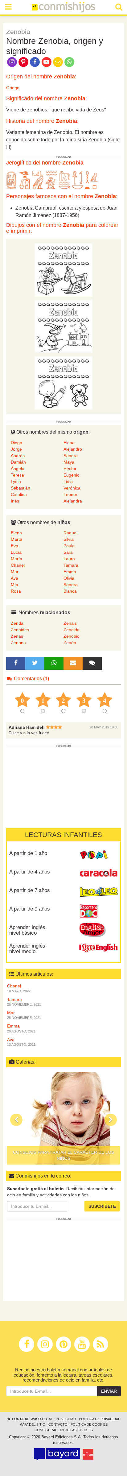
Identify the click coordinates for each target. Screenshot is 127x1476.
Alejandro (72, 449)
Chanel (18, 565)
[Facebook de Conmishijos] (35, 61)
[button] (16, 1120)
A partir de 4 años (29, 872)
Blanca (70, 591)
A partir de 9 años (29, 909)
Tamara (70, 565)
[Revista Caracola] (98, 873)
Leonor (70, 494)
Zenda (17, 623)
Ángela (17, 468)
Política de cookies (89, 1424)
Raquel (70, 532)
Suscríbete (102, 1206)
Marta (16, 539)
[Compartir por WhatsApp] (69, 61)
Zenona (18, 642)
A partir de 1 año (28, 853)
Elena (69, 442)
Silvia (68, 539)
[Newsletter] (73, 663)
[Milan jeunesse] (88, 1454)
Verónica (71, 488)
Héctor (69, 468)
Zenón (69, 642)
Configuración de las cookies (64, 1430)
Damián (18, 462)
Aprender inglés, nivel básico (28, 930)
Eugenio (71, 475)
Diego (16, 442)
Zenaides (20, 629)
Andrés (18, 455)
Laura (69, 558)
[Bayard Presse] (57, 1454)
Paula (69, 545)
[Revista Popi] (98, 855)
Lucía (16, 552)
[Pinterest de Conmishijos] (23, 61)
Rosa (16, 591)
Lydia (16, 481)
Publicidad (66, 1419)
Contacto (58, 1424)
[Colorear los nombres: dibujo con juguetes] (63, 269)
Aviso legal (42, 1419)
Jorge (16, 449)
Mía (14, 584)
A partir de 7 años (29, 890)
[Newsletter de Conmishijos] (57, 61)
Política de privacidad (100, 1419)
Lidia (68, 481)
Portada (19, 1419)
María (16, 558)
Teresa (17, 475)
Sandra (70, 455)
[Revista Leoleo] (98, 892)
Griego (12, 87)
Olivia (68, 578)
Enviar (109, 1391)
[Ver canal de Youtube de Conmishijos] (46, 61)
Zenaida (71, 629)
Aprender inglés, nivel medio (28, 949)
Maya (68, 462)
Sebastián (20, 488)
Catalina (19, 494)
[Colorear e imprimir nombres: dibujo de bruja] (63, 325)
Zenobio (71, 636)
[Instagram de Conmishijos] (12, 61)
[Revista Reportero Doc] (98, 910)
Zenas (17, 636)
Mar (14, 571)
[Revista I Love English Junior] (98, 929)
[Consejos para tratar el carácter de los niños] (63, 1118)
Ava (14, 578)
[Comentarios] (92, 663)
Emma (69, 571)
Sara (68, 552)
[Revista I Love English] (98, 947)
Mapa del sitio (32, 1424)
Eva (14, 545)
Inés (15, 500)
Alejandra (72, 500)
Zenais (70, 623)
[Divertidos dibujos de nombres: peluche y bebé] (63, 382)
